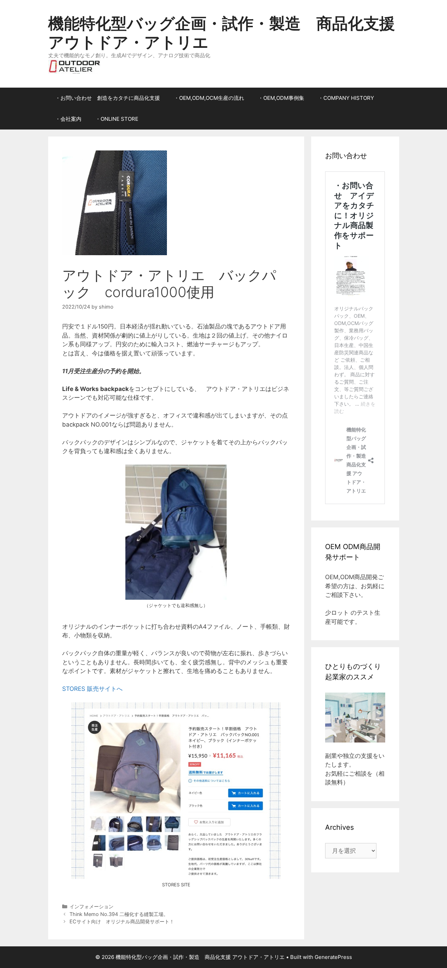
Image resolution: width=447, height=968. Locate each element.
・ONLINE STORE (116, 119)
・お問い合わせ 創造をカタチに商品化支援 (107, 98)
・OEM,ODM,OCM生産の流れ (209, 98)
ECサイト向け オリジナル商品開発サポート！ (121, 921)
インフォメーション (91, 906)
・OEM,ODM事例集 (281, 98)
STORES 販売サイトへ (92, 688)
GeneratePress (333, 957)
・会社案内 (68, 119)
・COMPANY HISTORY (346, 98)
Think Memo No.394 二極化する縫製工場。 (118, 914)
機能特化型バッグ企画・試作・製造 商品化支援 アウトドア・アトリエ (221, 33)
